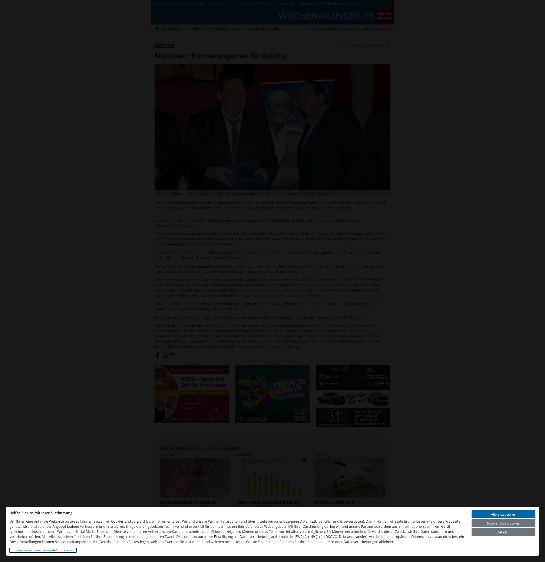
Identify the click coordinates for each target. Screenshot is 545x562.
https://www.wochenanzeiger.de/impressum (41, 550)
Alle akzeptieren (503, 514)
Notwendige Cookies (503, 523)
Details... (503, 532)
